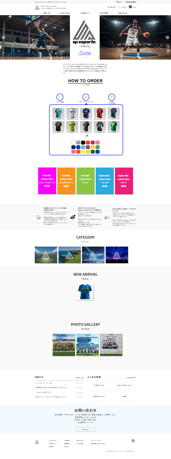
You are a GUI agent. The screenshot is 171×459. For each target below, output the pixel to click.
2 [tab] (84, 57)
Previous (3, 37)
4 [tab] (89, 57)
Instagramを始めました (43, 392)
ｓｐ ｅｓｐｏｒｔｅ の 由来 (44, 383)
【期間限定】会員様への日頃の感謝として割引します (51, 387)
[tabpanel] (85, 37)
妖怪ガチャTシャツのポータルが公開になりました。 (51, 397)
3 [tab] (87, 57)
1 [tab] (81, 57)
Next (167, 37)
